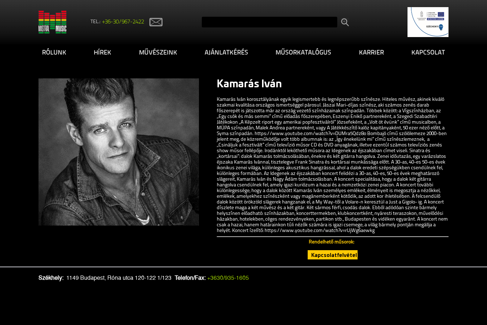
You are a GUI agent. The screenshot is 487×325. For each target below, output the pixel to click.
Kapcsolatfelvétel (334, 254)
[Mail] (153, 22)
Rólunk (54, 53)
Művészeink (158, 53)
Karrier (371, 53)
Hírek (102, 53)
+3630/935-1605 (228, 277)
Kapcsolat (428, 53)
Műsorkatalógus (303, 53)
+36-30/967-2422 (123, 22)
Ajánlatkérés (226, 53)
